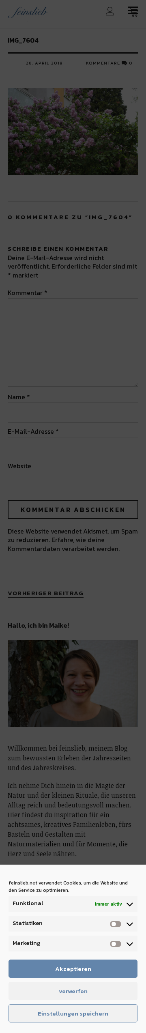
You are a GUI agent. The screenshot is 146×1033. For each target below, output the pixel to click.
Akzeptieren (73, 968)
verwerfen (73, 991)
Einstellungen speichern (73, 1013)
